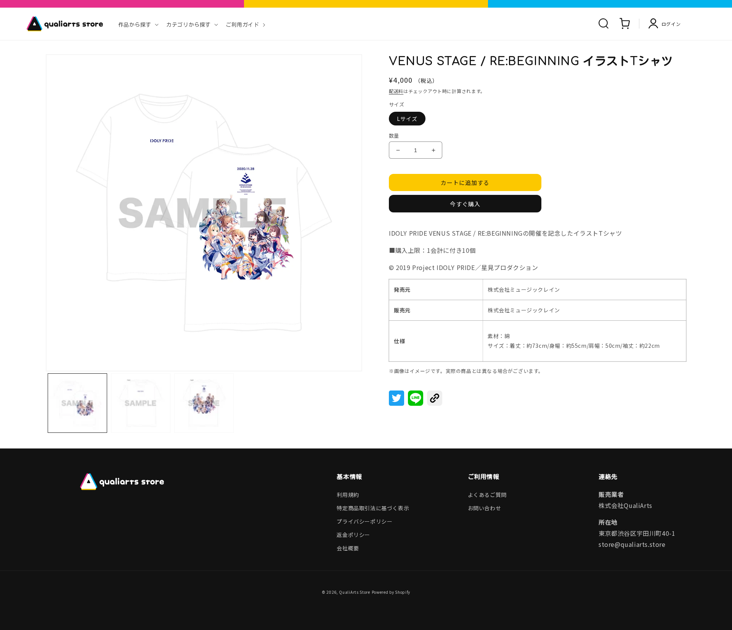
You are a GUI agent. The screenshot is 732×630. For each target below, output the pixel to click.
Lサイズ (407, 118)
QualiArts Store (354, 592)
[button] (138, 24)
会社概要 (348, 548)
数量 (394, 135)
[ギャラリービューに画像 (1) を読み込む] (77, 403)
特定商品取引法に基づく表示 (373, 508)
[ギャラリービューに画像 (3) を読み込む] (204, 403)
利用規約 (348, 494)
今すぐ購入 (465, 204)
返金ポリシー (353, 534)
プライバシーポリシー (364, 521)
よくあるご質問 (487, 494)
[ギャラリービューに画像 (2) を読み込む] (140, 403)
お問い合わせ (484, 508)
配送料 (396, 91)
